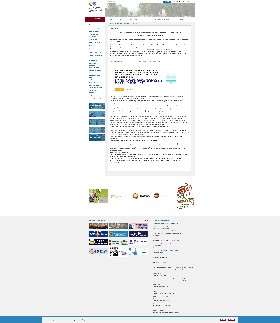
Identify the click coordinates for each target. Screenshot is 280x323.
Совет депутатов (134, 19)
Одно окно (182, 19)
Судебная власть (94, 31)
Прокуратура (93, 39)
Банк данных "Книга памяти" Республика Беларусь (166, 250)
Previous (88, 196)
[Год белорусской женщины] (185, 196)
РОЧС (90, 49)
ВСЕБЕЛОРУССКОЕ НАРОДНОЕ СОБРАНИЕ (95, 86)
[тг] (174, 1)
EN (91, 15)
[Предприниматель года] (116, 196)
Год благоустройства (95, 52)
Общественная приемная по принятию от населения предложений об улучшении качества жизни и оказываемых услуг (95, 66)
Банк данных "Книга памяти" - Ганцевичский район (95, 77)
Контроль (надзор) (94, 42)
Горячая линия (93, 82)
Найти (167, 1)
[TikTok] (179, 1)
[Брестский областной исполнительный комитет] (163, 195)
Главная (111, 23)
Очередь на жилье (95, 129)
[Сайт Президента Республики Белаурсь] (141, 196)
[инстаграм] (177, 1)
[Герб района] (94, 4)
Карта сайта (187, 1)
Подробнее (85, 320)
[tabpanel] (118, 240)
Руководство (121, 19)
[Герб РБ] (91, 4)
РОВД (90, 45)
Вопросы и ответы (95, 137)
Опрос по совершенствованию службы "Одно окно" (95, 97)
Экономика (92, 24)
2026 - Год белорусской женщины (95, 56)
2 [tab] (147, 220)
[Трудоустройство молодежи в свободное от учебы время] (98, 196)
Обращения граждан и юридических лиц (164, 19)
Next (195, 196)
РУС (89, 15)
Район (146, 19)
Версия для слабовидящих (98, 19)
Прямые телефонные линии (96, 106)
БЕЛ (94, 15)
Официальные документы (93, 91)
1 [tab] (145, 220)
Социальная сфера (94, 28)
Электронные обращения (94, 121)
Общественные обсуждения (93, 35)
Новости (110, 19)
